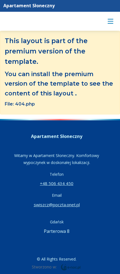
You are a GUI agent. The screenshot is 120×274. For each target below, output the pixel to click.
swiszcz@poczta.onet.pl (57, 204)
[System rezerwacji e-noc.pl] (70, 267)
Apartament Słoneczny (29, 6)
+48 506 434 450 (56, 183)
